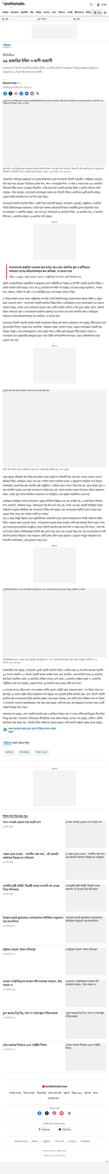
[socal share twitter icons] (11, 95)
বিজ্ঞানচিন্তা (41, 1093)
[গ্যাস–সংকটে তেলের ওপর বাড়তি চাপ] (85, 834)
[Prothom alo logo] (54, 1087)
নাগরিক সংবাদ (15, 1093)
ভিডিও (88, 12)
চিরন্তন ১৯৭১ (77, 1093)
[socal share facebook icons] (5, 95)
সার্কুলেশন (47, 1141)
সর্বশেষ (5, 12)
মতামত (47, 12)
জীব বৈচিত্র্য (24, 752)
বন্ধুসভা (67, 1093)
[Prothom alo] (14, 4)
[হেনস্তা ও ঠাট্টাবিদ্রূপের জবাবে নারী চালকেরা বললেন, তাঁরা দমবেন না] (85, 993)
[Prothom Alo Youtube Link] (63, 1113)
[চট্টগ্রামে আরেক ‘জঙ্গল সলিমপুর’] (85, 961)
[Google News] (69, 1114)
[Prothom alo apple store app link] (64, 1129)
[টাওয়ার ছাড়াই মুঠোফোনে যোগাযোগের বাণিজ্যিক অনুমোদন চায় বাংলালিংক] (85, 929)
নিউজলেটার (85, 1141)
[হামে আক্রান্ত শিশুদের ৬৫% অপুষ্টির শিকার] (85, 1057)
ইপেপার (88, 1093)
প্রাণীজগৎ (9, 752)
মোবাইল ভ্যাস (53, 1098)
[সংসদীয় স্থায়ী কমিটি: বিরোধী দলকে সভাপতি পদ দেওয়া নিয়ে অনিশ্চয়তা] (85, 897)
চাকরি (69, 12)
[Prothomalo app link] (44, 1129)
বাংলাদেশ (14, 12)
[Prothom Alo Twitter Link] (48, 1113)
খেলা (54, 12)
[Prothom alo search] (91, 4)
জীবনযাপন (79, 12)
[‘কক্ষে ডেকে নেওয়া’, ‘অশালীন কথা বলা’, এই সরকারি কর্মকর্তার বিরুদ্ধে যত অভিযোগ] (85, 866)
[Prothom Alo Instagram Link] (55, 1113)
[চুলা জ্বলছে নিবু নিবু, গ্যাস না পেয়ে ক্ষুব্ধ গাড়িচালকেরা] (85, 1025)
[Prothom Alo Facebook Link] (41, 1113)
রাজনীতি (24, 12)
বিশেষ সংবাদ (41, 752)
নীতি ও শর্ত (59, 1141)
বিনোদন (61, 12)
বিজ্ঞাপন (35, 1141)
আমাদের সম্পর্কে (20, 1141)
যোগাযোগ (72, 1141)
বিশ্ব (31, 12)
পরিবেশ (7, 45)
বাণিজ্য (38, 12)
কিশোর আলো (29, 1093)
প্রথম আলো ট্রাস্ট (54, 1093)
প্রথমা (95, 1093)
